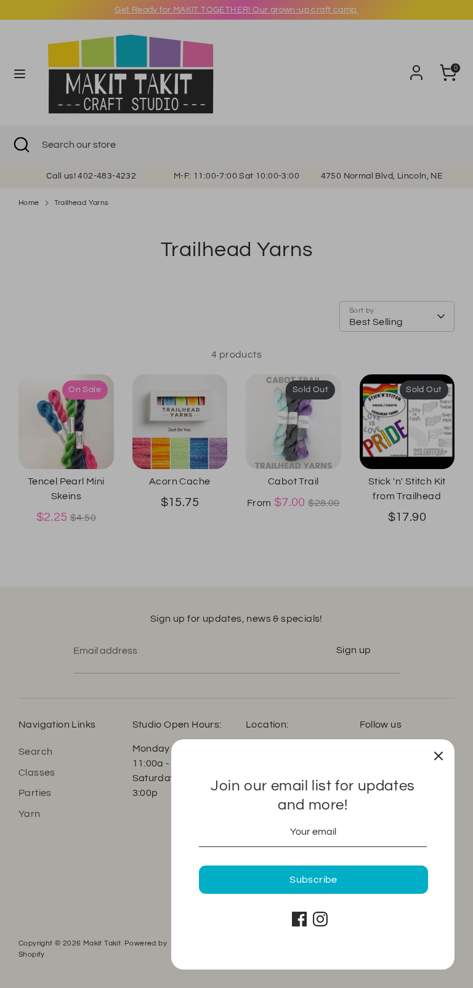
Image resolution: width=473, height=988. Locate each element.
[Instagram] (320, 919)
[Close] (438, 755)
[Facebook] (299, 919)
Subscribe (313, 880)
